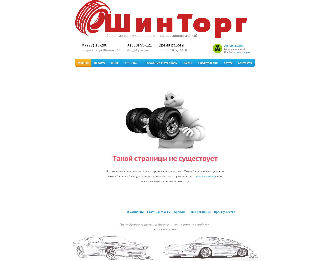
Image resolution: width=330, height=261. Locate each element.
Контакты (245, 63)
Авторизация (233, 45)
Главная (83, 63)
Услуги (228, 63)
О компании (135, 212)
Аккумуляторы (208, 63)
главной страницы (205, 176)
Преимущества (224, 212)
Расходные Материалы (161, 63)
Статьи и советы (159, 212)
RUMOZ (172, 229)
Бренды (179, 212)
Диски (188, 63)
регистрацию (243, 52)
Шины (115, 63)
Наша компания (199, 212)
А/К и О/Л (131, 63)
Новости (100, 63)
